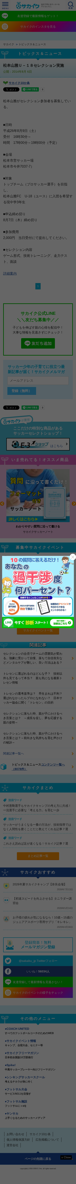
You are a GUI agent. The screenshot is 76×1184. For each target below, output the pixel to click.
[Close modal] (73, 557)
